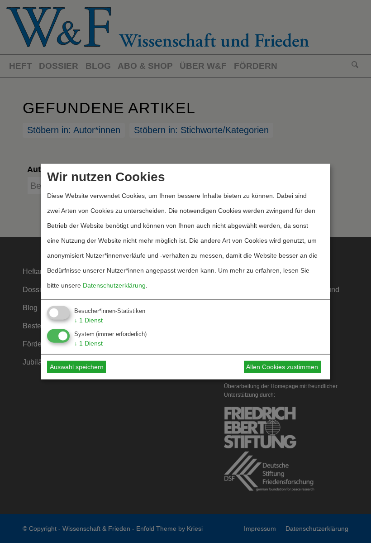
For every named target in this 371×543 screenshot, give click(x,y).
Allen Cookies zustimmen (282, 366)
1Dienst (88, 320)
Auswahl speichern (77, 366)
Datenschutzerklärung (114, 285)
